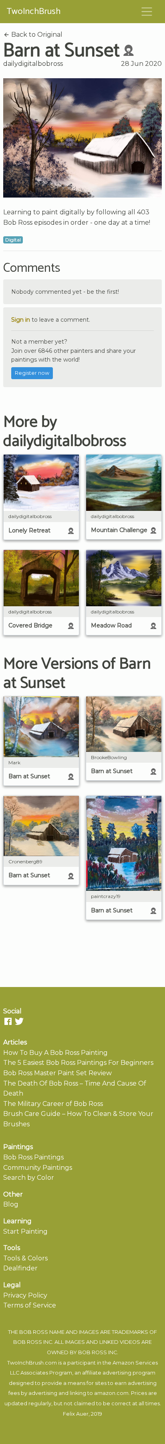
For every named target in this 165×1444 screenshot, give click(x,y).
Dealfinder (20, 1268)
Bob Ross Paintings (33, 1157)
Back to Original (36, 34)
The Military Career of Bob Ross (53, 1104)
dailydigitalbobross (33, 63)
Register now (32, 373)
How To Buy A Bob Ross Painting (55, 1052)
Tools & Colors (25, 1258)
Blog (10, 1204)
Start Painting (25, 1231)
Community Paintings (37, 1167)
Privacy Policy (25, 1295)
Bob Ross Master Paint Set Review (57, 1073)
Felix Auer (76, 1414)
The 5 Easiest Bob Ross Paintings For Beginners (78, 1062)
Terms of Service (29, 1305)
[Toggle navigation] (147, 11)
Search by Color (28, 1177)
